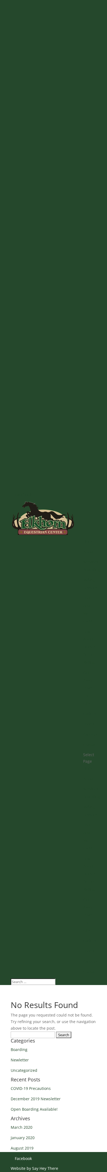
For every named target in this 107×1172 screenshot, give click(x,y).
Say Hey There (45, 1168)
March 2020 (21, 1127)
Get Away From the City (88, 688)
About (88, 551)
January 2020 (23, 1137)
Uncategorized (24, 1070)
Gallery (89, 713)
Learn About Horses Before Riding (89, 647)
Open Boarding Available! (34, 1109)
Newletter (20, 1059)
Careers (90, 734)
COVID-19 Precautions (31, 1088)
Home (88, 541)
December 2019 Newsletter (36, 1098)
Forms (88, 724)
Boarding (91, 569)
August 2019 (22, 1148)
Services (90, 562)
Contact (90, 744)
